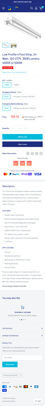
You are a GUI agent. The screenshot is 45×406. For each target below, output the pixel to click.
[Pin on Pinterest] (32, 153)
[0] (40, 8)
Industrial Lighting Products (14, 72)
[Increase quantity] (25, 128)
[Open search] (31, 8)
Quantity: (5, 128)
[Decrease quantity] (13, 128)
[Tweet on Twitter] (36, 153)
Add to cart (22, 137)
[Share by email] (41, 153)
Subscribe (10, 364)
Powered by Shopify (8, 401)
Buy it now (22, 144)
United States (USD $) (10, 375)
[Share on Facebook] (28, 153)
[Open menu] (3, 8)
